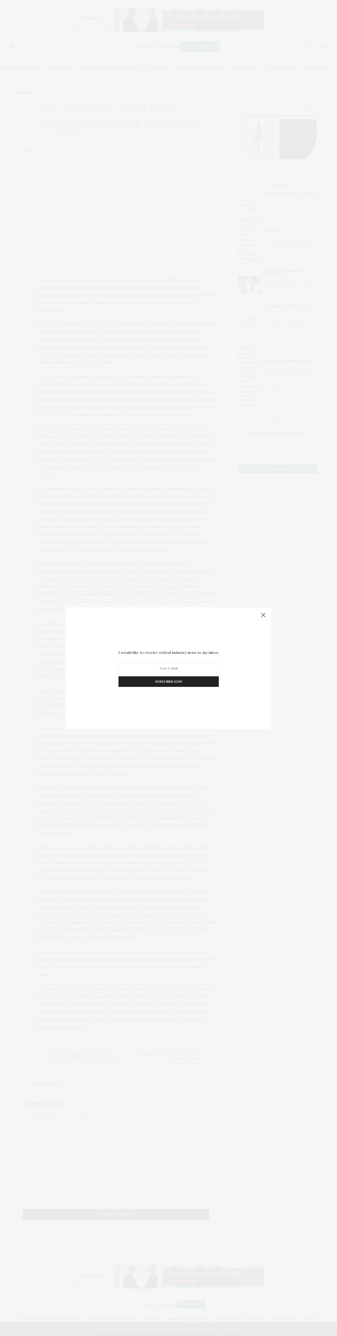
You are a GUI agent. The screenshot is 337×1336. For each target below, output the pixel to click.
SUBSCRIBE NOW (168, 681)
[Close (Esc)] (263, 615)
